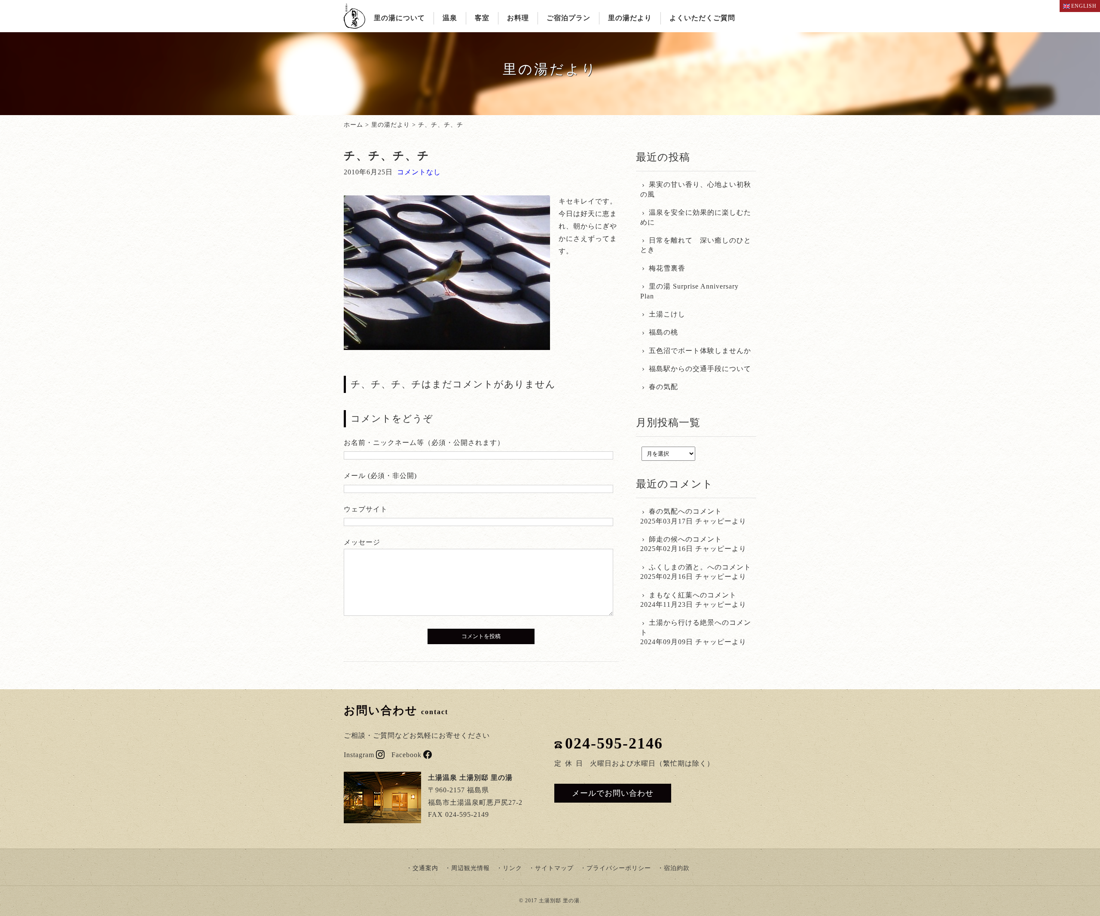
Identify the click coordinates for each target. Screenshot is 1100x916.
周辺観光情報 (470, 868)
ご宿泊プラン (568, 17)
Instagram (359, 754)
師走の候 (663, 539)
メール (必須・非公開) (380, 475)
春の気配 (663, 386)
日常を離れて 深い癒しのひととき (695, 245)
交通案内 (425, 868)
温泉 (450, 17)
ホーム (353, 125)
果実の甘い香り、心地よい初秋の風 (695, 189)
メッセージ (362, 542)
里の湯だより (630, 17)
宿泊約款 (677, 868)
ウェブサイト (366, 509)
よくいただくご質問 (702, 17)
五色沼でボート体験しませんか (700, 350)
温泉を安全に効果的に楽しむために (695, 217)
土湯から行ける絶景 (682, 622)
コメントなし (419, 172)
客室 (482, 17)
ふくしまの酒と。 (678, 567)
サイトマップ (554, 868)
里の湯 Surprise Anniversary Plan (689, 291)
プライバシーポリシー (619, 868)
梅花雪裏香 (667, 268)
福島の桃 (663, 332)
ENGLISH (1084, 6)
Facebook (406, 754)
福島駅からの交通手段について (700, 368)
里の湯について (399, 17)
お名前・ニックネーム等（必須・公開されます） (424, 442)
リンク (512, 868)
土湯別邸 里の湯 (559, 901)
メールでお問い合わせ (613, 793)
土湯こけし (667, 314)
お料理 (518, 17)
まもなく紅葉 (671, 595)
